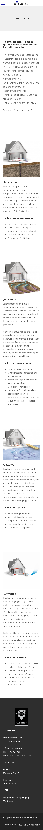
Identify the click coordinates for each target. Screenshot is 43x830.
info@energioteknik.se (20, 755)
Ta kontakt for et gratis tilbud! (17, 110)
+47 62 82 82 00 (14, 748)
